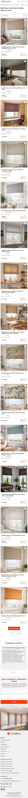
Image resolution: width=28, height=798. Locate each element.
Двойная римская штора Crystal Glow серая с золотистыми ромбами (13, 495)
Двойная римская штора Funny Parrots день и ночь (13, 413)
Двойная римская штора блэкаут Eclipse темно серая (14, 88)
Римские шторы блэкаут (7, 761)
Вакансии (3, 755)
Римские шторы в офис (6, 770)
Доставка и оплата (5, 740)
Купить (24, 54)
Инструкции (4, 751)
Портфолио (3, 749)
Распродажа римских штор (7, 768)
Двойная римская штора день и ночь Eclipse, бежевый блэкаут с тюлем (13, 47)
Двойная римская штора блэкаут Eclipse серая (14, 210)
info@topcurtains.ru (7, 786)
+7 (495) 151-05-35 (7, 778)
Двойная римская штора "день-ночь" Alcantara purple (14, 129)
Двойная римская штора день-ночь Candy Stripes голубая (12, 251)
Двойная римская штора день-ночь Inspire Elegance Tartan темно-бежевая (13, 333)
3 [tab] (15, 672)
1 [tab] (13, 45)
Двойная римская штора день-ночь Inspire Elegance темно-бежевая (13, 292)
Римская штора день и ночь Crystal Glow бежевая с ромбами (12, 170)
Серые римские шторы (6, 763)
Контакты (3, 753)
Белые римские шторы (6, 766)
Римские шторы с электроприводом (10, 772)
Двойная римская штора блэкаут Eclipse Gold (13, 615)
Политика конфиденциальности (14, 796)
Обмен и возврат (5, 746)
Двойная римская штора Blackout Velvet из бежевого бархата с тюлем (13, 575)
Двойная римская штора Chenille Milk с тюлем (13, 535)
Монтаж (3, 742)
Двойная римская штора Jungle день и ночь (13, 373)
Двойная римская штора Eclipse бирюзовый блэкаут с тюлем (13, 454)
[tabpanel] (14, 31)
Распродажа (4, 744)
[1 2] (14, 32)
